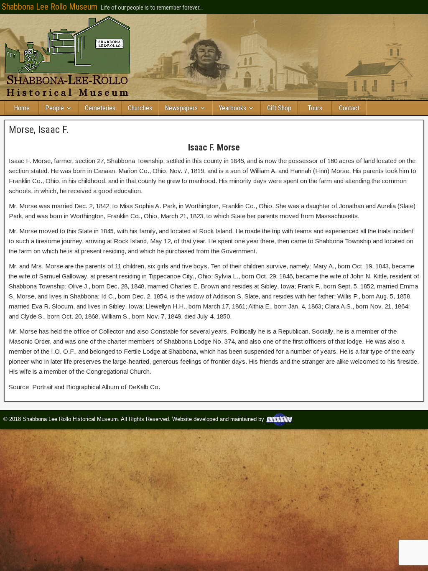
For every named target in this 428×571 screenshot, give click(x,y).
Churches (140, 108)
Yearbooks (232, 108)
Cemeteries (100, 108)
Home (22, 108)
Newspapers (181, 108)
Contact (349, 108)
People (54, 108)
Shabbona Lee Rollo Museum (49, 7)
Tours (315, 108)
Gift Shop (279, 108)
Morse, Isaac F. (39, 129)
